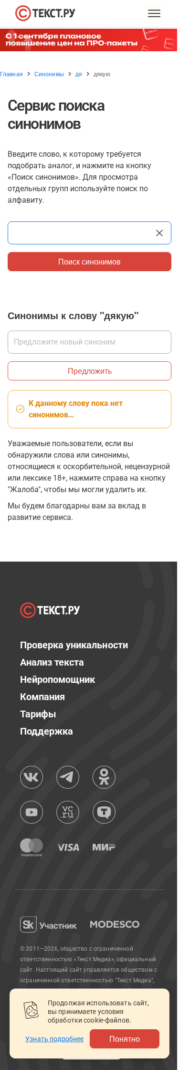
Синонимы (49, 73)
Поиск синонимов (89, 261)
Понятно (124, 1038)
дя (78, 73)
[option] (89, 40)
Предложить (90, 370)
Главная (11, 73)
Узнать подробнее (54, 1038)
